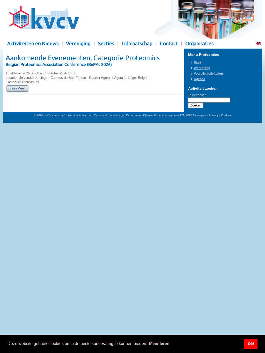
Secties (106, 43)
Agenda (199, 79)
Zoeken (195, 105)
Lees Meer (17, 88)
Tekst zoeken (197, 95)
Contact (169, 43)
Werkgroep (202, 68)
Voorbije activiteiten (208, 73)
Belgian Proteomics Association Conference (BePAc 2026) (59, 64)
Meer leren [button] (159, 343)
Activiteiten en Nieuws (32, 43)
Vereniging (78, 43)
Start (197, 62)
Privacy (213, 115)
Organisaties (199, 43)
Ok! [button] (251, 344)
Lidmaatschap (137, 43)
